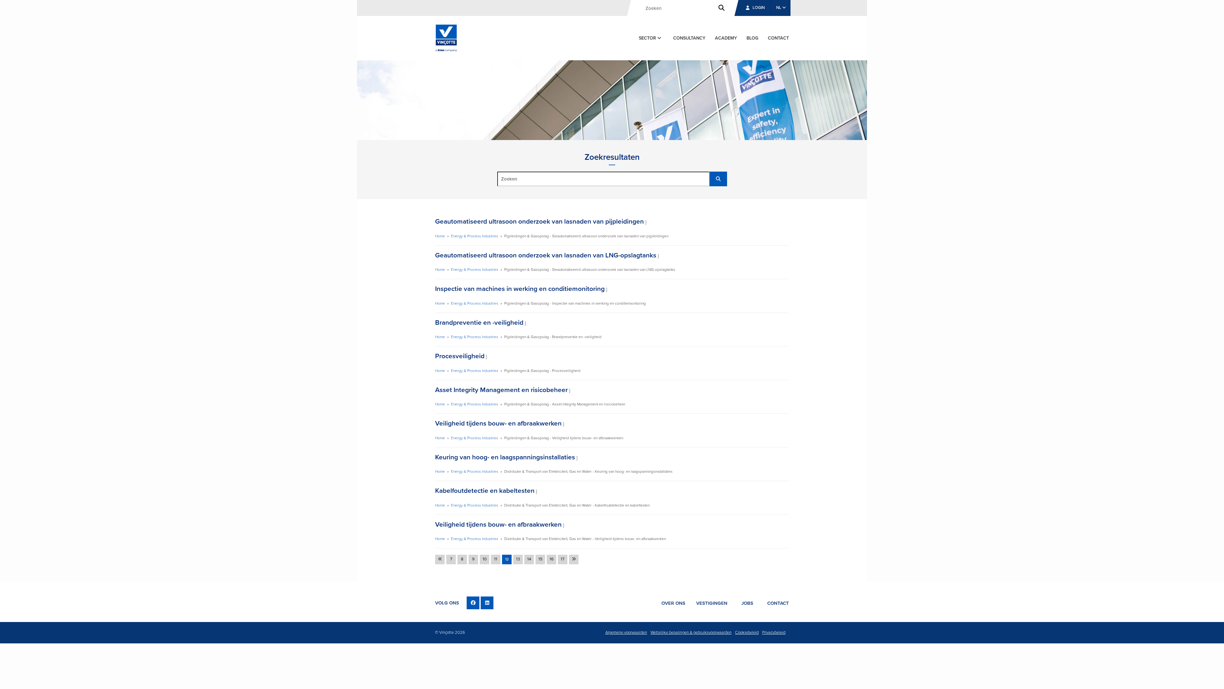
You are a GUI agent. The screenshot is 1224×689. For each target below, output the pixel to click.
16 (552, 559)
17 (563, 559)
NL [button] (779, 7)
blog (752, 38)
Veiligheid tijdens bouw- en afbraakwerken (498, 423)
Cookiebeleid (747, 632)
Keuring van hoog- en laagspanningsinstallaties (505, 457)
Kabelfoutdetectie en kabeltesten (485, 491)
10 (485, 559)
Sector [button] (648, 38)
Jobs (747, 603)
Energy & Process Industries (474, 236)
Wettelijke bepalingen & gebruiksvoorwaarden (691, 632)
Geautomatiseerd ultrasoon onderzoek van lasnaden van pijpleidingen (539, 222)
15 (540, 559)
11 (495, 559)
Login (759, 7)
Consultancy (689, 38)
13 (518, 559)
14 (529, 559)
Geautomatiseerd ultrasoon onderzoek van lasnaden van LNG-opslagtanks (545, 255)
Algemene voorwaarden (626, 632)
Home (440, 236)
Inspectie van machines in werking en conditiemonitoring (520, 289)
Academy (726, 38)
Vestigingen (711, 603)
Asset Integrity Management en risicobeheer (501, 390)
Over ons (673, 603)
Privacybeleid (773, 632)
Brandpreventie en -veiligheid (479, 323)
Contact (778, 38)
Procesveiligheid (459, 356)
